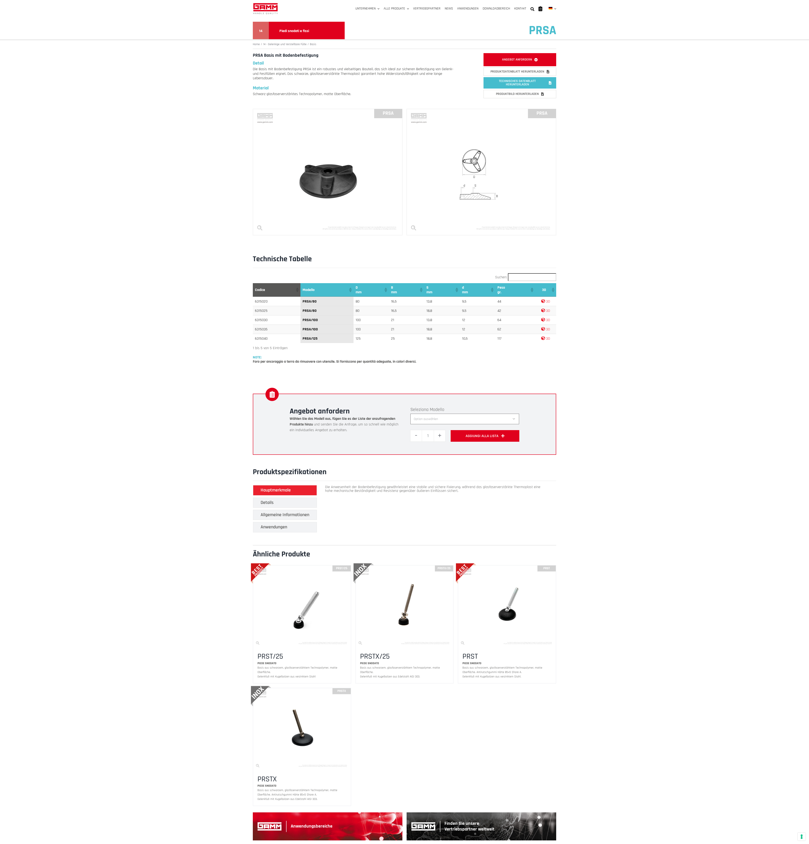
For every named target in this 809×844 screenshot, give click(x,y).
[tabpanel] (434, 509)
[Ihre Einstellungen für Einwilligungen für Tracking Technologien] (802, 837)
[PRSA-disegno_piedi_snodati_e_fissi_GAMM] (481, 110)
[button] (297, 289)
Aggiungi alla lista (482, 435)
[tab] (285, 490)
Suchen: (501, 277)
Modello (437, 410)
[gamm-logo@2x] (265, 4)
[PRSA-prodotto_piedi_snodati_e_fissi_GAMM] (327, 110)
